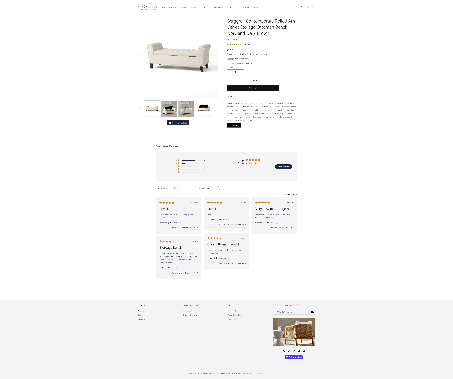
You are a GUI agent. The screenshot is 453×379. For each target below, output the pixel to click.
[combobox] (188, 188)
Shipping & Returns (190, 315)
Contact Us (187, 311)
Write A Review (283, 166)
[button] (172, 7)
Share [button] (232, 96)
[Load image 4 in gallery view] (204, 109)
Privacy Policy (233, 311)
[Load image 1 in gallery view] (152, 109)
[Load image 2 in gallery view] (169, 109)
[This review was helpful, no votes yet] (191, 227)
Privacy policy (236, 374)
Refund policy (225, 374)
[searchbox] (164, 188)
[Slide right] (215, 108)
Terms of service (248, 374)
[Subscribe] (312, 312)
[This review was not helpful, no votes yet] (195, 227)
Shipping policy (260, 374)
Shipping (230, 59)
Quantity (230, 67)
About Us (141, 311)
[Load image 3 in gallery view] (186, 109)
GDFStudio (196, 374)
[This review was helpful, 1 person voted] (287, 227)
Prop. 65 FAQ (232, 319)
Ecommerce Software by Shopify (209, 374)
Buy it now (253, 88)
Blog (139, 315)
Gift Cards (141, 319)
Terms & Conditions (235, 315)
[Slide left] (140, 108)
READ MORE (234, 125)
